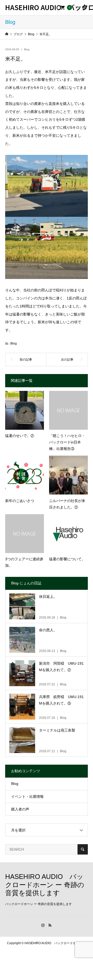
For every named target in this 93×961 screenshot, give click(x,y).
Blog (26, 49)
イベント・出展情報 (27, 796)
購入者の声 (20, 809)
